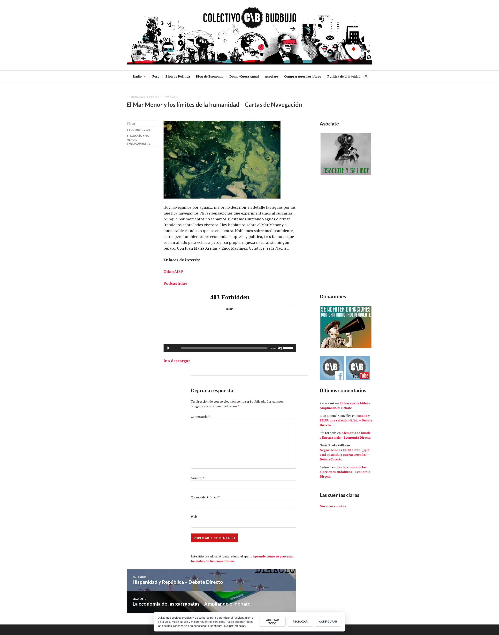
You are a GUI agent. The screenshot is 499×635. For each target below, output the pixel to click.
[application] (230, 348)
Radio (137, 76)
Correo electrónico (205, 497)
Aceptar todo (272, 621)
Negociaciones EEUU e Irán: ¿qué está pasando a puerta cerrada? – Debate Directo (344, 454)
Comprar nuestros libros (302, 76)
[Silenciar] (280, 348)
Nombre (197, 478)
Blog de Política (177, 76)
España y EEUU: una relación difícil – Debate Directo (346, 420)
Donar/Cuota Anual (244, 76)
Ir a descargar (177, 360)
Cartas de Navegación (164, 97)
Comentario (200, 416)
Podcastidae (175, 283)
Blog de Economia (209, 76)
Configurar (328, 621)
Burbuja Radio (137, 97)
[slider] (288, 347)
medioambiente (139, 143)
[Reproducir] (169, 348)
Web (194, 516)
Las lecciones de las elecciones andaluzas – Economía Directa (345, 472)
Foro (155, 76)
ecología (135, 135)
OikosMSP (173, 271)
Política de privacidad (343, 76)
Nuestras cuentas (333, 506)
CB (133, 123)
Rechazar (300, 621)
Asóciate (271, 76)
